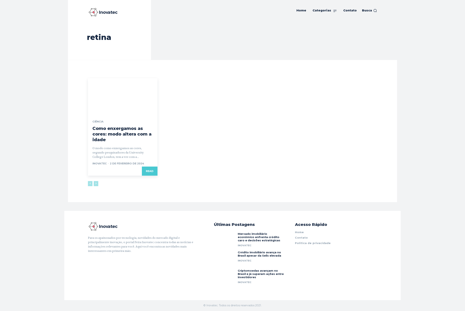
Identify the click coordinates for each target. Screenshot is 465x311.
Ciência (98, 121)
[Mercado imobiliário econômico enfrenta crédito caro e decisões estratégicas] (224, 238)
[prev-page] (90, 183)
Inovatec (99, 163)
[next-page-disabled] (96, 183)
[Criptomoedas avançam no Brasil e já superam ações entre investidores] (224, 275)
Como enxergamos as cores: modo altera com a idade (121, 134)
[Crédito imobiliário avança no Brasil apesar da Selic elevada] (224, 257)
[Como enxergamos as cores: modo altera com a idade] (122, 95)
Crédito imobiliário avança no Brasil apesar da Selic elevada (259, 254)
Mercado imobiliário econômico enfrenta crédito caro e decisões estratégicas (259, 237)
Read (149, 171)
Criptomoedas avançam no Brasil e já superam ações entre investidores (261, 274)
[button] (369, 11)
